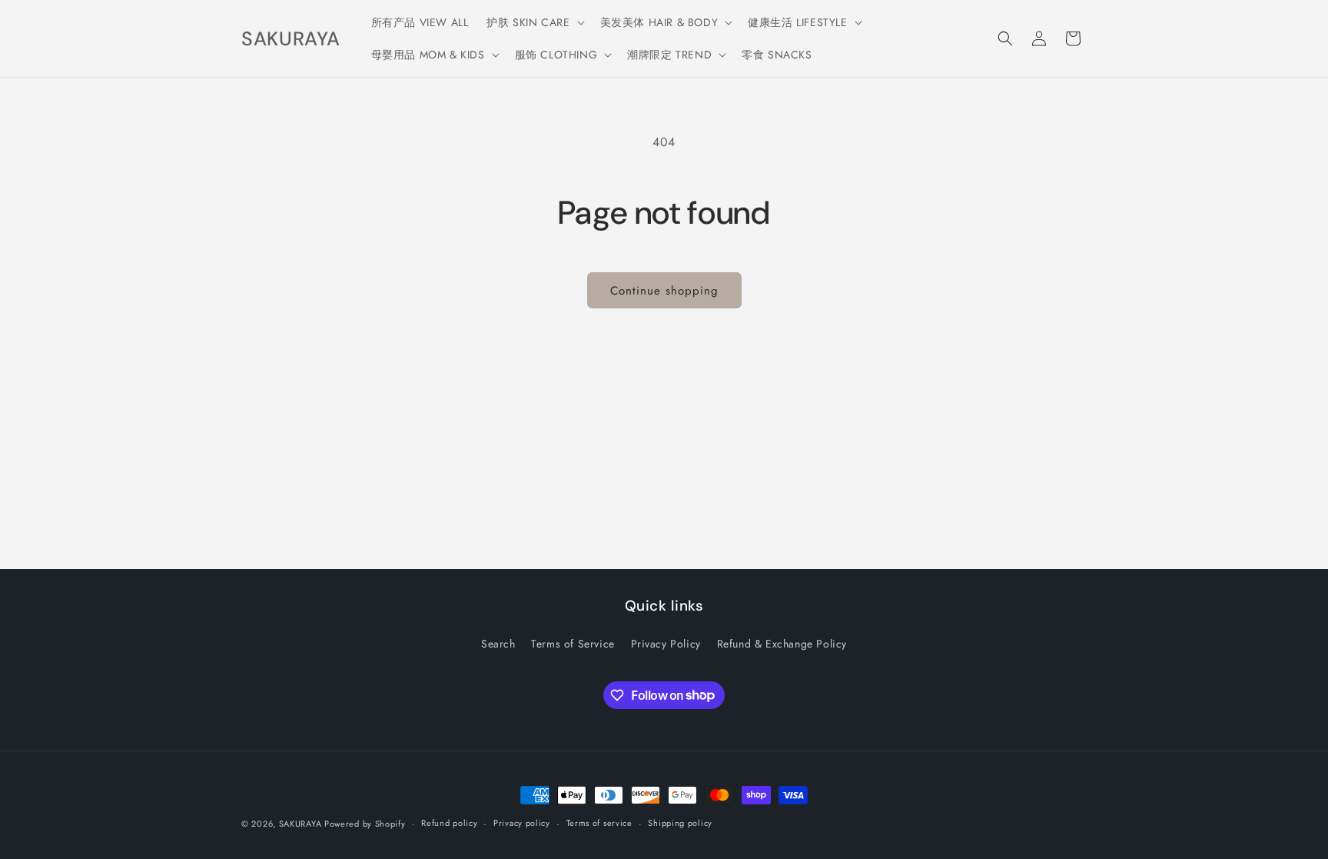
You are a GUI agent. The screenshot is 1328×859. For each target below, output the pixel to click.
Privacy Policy (666, 643)
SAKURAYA (301, 823)
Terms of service (599, 823)
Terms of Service (573, 643)
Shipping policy (680, 823)
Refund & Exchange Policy (782, 643)
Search (498, 643)
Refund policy (449, 823)
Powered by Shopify (365, 823)
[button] (533, 22)
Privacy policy (521, 823)
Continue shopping (664, 290)
